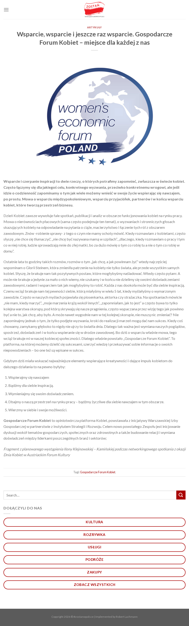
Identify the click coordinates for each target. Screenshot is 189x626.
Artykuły (94, 27)
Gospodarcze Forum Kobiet (97, 472)
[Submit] (181, 495)
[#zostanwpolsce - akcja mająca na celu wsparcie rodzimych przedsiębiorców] (94, 9)
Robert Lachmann (127, 616)
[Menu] (6, 9)
